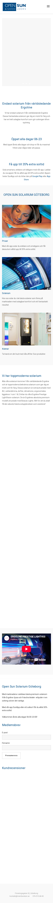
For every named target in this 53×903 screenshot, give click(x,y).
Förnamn (6, 743)
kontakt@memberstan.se (19, 896)
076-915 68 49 (38, 896)
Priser (5, 241)
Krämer (5, 349)
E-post (5, 732)
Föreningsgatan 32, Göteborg (26, 893)
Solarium (6, 293)
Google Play (37, 176)
